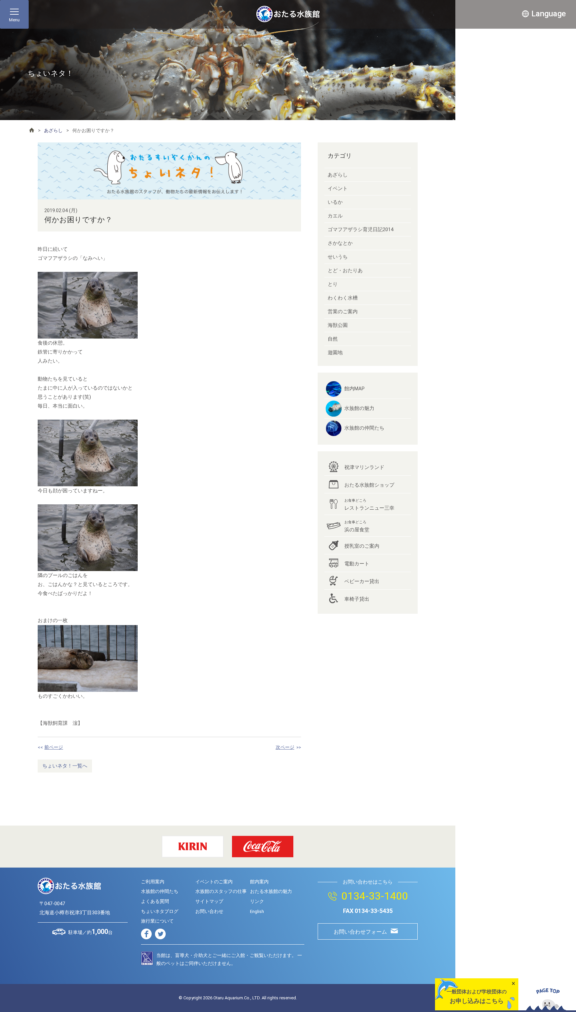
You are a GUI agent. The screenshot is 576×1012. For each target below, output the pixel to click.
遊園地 (335, 353)
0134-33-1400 (374, 896)
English (257, 911)
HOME (31, 130)
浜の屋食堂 (356, 526)
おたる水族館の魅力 (271, 891)
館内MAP (354, 389)
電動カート (356, 564)
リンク (257, 901)
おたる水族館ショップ (369, 485)
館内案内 (259, 881)
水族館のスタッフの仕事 (221, 891)
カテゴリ (340, 155)
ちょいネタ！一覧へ (64, 766)
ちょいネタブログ (159, 911)
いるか (335, 202)
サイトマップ (209, 901)
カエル (335, 216)
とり (333, 284)
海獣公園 (338, 325)
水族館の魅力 (359, 408)
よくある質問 (155, 901)
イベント (338, 188)
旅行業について (157, 921)
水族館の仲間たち (364, 428)
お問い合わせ (209, 911)
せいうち (338, 257)
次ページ (285, 747)
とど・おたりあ (345, 271)
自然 (333, 339)
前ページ (53, 747)
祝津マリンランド (364, 467)
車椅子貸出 (356, 599)
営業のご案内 (343, 312)
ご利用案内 (152, 881)
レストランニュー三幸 (369, 504)
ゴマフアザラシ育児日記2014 (360, 229)
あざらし (53, 130)
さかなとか (340, 243)
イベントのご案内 (214, 881)
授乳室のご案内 (361, 546)
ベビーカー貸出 (361, 581)
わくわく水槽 (343, 298)
